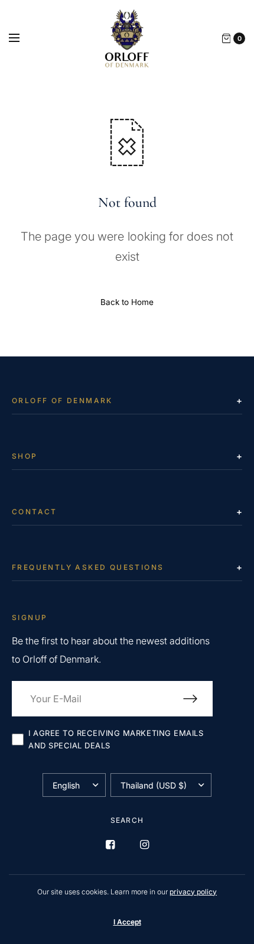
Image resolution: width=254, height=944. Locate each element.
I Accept (127, 921)
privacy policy (193, 891)
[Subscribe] (198, 698)
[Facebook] (110, 845)
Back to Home (127, 302)
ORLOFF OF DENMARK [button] (62, 400)
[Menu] (22, 38)
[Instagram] (144, 845)
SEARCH (127, 820)
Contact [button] (34, 511)
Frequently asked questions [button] (88, 567)
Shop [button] (25, 456)
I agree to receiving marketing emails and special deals (115, 739)
